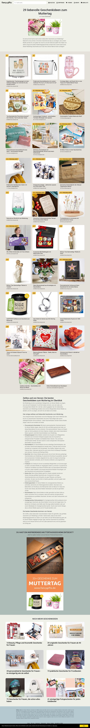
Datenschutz (43, 723)
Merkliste (85, 2)
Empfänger (61, 2)
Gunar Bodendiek (46, 16)
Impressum (37, 723)
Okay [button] (84, 725)
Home (28, 723)
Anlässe (52, 2)
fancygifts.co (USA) (59, 723)
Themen (70, 2)
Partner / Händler (50, 723)
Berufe (77, 2)
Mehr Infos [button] (55, 725)
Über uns (32, 723)
